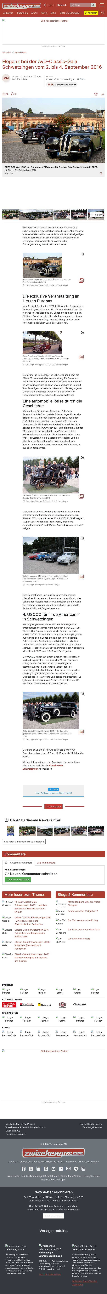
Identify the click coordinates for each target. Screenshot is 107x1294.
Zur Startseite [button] (53, 806)
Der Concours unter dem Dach (84, 929)
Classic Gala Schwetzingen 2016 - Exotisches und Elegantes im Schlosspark (32, 933)
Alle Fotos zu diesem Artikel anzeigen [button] (24, 841)
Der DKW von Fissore (79, 938)
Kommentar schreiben (18, 879)
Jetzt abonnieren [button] (53, 1216)
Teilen (55, 789)
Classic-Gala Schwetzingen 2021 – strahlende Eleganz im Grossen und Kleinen (32, 957)
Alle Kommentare (46, 862)
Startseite (6, 52)
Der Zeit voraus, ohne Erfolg (83, 920)
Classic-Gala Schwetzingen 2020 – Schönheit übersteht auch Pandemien (32, 945)
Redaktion (22, 12)
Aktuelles (8, 12)
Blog (53, 12)
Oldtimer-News (20, 52)
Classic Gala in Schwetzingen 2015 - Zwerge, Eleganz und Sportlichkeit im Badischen (32, 921)
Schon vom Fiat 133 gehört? (83, 911)
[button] (91, 13)
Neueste (21, 862)
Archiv (34, 12)
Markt (44, 12)
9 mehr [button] (98, 214)
